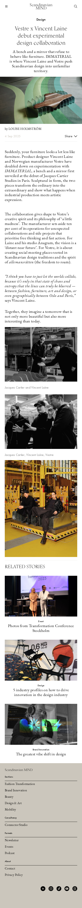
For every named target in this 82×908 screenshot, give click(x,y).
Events (9, 846)
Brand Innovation (16, 790)
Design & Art (13, 803)
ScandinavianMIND (41, 6)
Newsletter (12, 840)
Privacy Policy (14, 875)
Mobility (10, 809)
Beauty (9, 797)
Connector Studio (16, 825)
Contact (10, 868)
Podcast (10, 853)
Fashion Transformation (20, 784)
